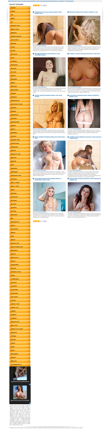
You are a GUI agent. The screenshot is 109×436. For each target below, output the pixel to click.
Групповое (14, 97)
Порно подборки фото (17, 246)
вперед (44, 5)
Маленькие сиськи (16, 175)
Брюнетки (14, 32)
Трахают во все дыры (17, 328)
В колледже (14, 54)
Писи (12, 236)
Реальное (13, 268)
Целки (13, 350)
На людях (13, 204)
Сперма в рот (14, 307)
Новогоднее (14, 214)
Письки (13, 239)
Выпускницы (14, 89)
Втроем (13, 82)
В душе (13, 47)
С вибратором (15, 279)
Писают (13, 232)
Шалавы (13, 357)
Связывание (14, 289)
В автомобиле (15, 39)
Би (12, 22)
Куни (12, 164)
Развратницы (14, 264)
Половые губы (15, 243)
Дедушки (13, 111)
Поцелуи (13, 254)
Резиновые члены (16, 271)
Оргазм (13, 225)
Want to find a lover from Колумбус (20, 400)
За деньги (13, 136)
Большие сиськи (15, 25)
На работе (14, 207)
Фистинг (13, 339)
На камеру (14, 200)
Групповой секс (15, 100)
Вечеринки (14, 79)
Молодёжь (14, 193)
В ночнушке (14, 64)
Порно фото (14, 250)
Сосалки (13, 300)
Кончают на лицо (16, 154)
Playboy (13, 11)
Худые (12, 346)
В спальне (13, 68)
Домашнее (14, 118)
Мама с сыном (15, 186)
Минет (13, 189)
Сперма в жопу (15, 303)
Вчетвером (14, 86)
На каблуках (14, 196)
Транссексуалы (15, 321)
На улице (13, 211)
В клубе (13, 50)
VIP (12, 14)
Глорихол (13, 93)
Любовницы (14, 171)
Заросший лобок (15, 139)
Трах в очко (14, 325)
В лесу (12, 57)
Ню (12, 218)
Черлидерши (14, 353)
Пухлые (13, 261)
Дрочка (13, 129)
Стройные (14, 318)
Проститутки (14, 257)
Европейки (14, 132)
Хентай (13, 343)
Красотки (13, 157)
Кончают (13, 150)
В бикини (13, 43)
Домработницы (15, 122)
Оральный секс (15, 221)
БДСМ (13, 18)
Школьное (14, 361)
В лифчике (14, 61)
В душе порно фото (42, 45)
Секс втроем (14, 296)
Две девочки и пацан (16, 104)
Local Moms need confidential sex (20, 381)
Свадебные (14, 286)
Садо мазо (14, 282)
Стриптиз (13, 314)
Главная (13, 7)
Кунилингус (14, 168)
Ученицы (13, 336)
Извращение (14, 146)
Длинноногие (14, 114)
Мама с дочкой (15, 182)
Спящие (13, 311)
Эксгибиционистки (16, 364)
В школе (13, 75)
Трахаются (14, 332)
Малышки (14, 179)
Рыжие (13, 275)
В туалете (13, 72)
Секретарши (14, 293)
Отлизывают (14, 229)
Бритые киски (15, 29)
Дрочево (13, 125)
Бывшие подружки (16, 36)
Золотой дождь (15, 143)
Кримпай (13, 161)
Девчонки (13, 107)
